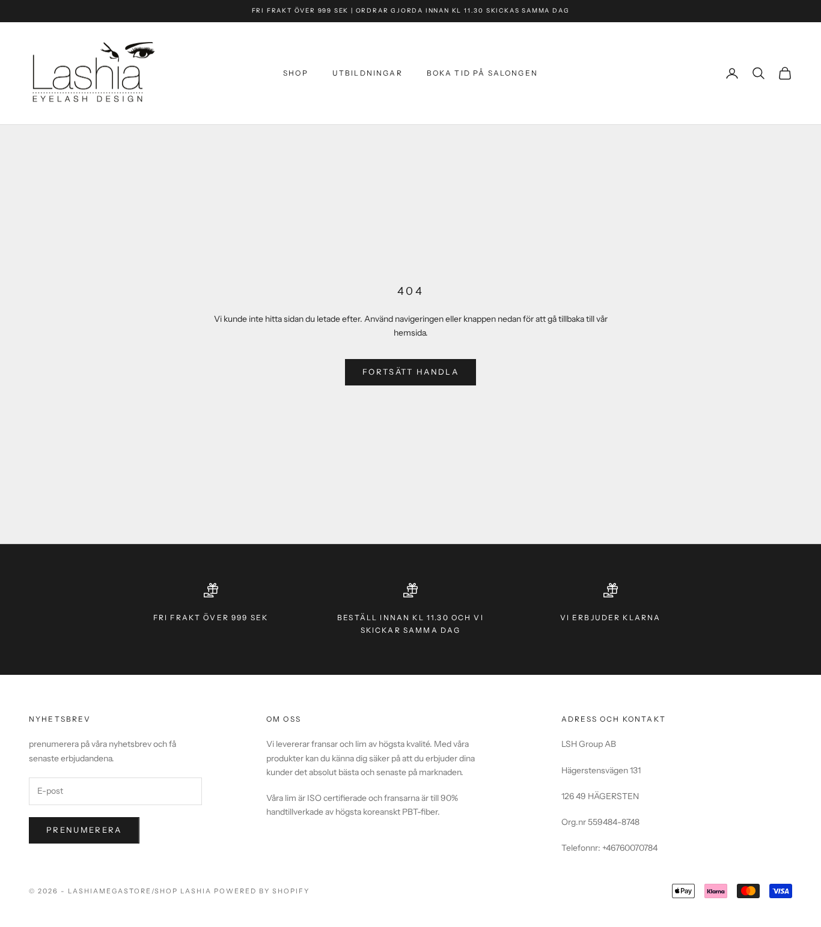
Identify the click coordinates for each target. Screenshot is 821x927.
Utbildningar (367, 72)
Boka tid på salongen (482, 72)
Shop (295, 72)
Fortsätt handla (410, 371)
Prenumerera (84, 830)
